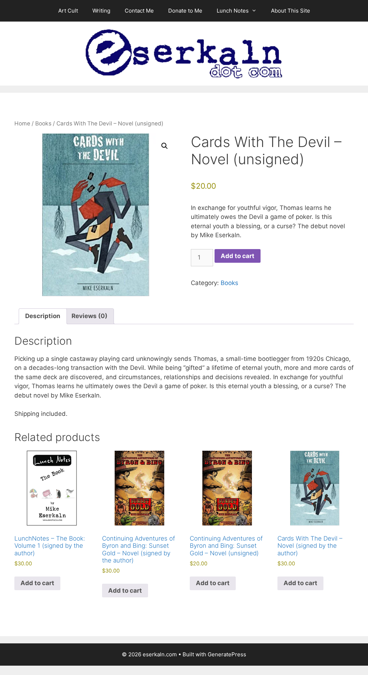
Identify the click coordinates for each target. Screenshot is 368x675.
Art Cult (68, 10)
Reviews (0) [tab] (89, 316)
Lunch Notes (233, 10)
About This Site (290, 10)
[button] (164, 145)
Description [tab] (42, 316)
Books (43, 123)
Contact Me (139, 10)
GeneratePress (227, 654)
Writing (101, 10)
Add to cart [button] (37, 583)
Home (22, 123)
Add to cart (237, 256)
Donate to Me (185, 10)
